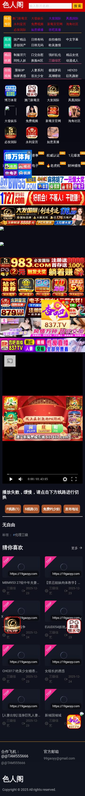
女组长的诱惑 (55, 671)
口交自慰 (37, 55)
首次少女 (37, 76)
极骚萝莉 (55, 70)
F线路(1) (13, 509)
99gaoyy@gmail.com (59, 758)
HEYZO (72, 70)
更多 (74, 548)
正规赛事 (31, 155)
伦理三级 (21, 535)
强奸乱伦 (55, 55)
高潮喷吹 (55, 76)
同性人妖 (20, 60)
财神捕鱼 (74, 165)
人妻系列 (37, 70)
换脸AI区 (37, 60)
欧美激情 (55, 45)
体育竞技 (10, 155)
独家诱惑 (20, 76)
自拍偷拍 (55, 39)
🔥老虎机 (53, 165)
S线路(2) (31, 509)
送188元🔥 (11, 165)
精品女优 (72, 55)
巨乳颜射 (72, 76)
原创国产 (20, 45)
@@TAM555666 (13, 763)
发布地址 (71, 509)
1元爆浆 (74, 155)
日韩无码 (37, 45)
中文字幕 (72, 39)
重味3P (20, 70)
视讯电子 (31, 165)
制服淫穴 (20, 55)
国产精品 (20, 39)
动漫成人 (72, 60)
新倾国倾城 (53, 715)
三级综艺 (55, 60)
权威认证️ (53, 155)
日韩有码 (37, 39)
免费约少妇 (51, 509)
